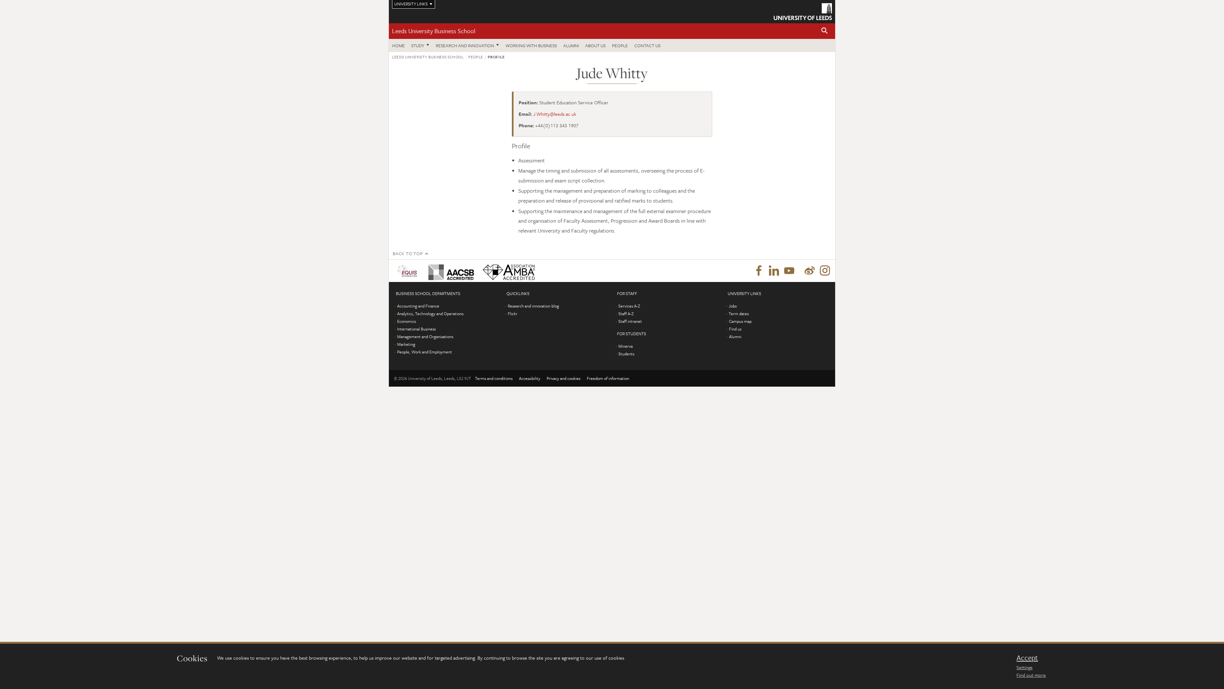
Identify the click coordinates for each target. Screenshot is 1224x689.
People (620, 45)
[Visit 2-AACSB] (450, 270)
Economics (406, 321)
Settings (1024, 667)
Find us (735, 329)
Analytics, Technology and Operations (430, 313)
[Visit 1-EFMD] (408, 270)
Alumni (571, 45)
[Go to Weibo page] (810, 271)
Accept (1027, 658)
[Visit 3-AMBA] (507, 270)
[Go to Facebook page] (759, 271)
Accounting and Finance (418, 306)
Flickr (512, 313)
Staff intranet (630, 321)
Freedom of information (608, 378)
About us (595, 45)
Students (626, 354)
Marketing (406, 344)
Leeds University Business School (433, 30)
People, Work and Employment (424, 352)
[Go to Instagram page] (825, 271)
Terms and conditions (494, 378)
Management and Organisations (425, 336)
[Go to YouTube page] (789, 271)
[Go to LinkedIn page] (774, 271)
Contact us (647, 45)
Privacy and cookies (563, 378)
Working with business (531, 45)
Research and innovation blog (533, 306)
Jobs (733, 306)
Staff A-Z (626, 313)
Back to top (408, 253)
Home (398, 45)
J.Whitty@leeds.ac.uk (554, 113)
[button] (824, 31)
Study (417, 45)
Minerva (625, 346)
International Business (416, 329)
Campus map (740, 321)
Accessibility (529, 378)
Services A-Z (629, 306)
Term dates (739, 313)
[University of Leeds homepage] (803, 11)
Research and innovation (465, 45)
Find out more (1031, 674)
